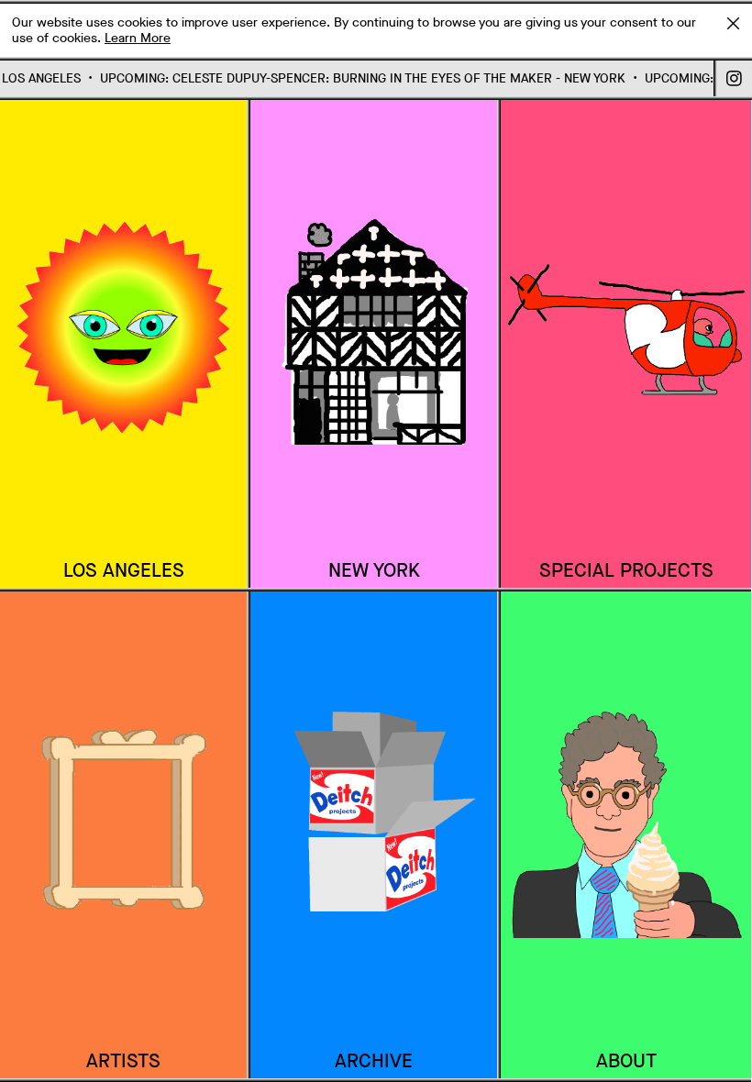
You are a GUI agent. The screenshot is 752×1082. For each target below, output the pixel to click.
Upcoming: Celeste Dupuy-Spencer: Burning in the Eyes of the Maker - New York (352, 78)
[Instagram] (734, 78)
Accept (732, 23)
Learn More (138, 38)
